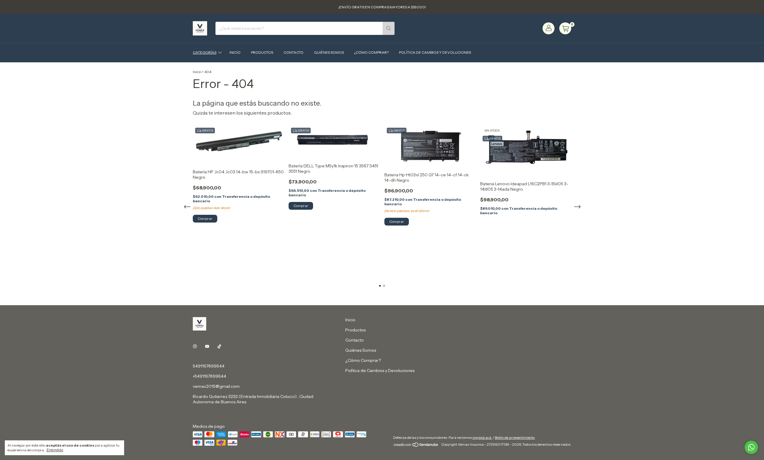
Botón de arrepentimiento (515, 437)
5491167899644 (208, 366)
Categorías (204, 52)
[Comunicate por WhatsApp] (751, 447)
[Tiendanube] (416, 446)
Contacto (294, 52)
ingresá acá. (482, 437)
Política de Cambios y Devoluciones (435, 52)
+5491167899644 (209, 376)
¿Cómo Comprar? (371, 52)
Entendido (55, 450)
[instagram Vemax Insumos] (195, 346)
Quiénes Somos (329, 52)
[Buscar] (389, 28)
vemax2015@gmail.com (216, 386)
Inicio (235, 52)
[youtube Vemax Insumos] (207, 346)
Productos (262, 52)
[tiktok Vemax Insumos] (219, 346)
